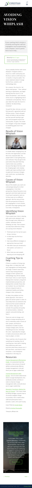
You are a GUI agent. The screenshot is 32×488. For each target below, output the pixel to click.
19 (8, 471)
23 (14, 471)
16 (25, 469)
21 (11, 471)
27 (20, 471)
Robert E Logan (15, 57)
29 (23, 471)
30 (24, 471)
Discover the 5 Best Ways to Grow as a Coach (16, 433)
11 (18, 469)
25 (17, 471)
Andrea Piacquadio (16, 408)
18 (7, 471)
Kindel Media (18, 405)
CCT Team (12, 438)
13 (21, 469)
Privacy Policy (27, 486)
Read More (16, 462)
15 (24, 469)
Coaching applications (12, 440)
